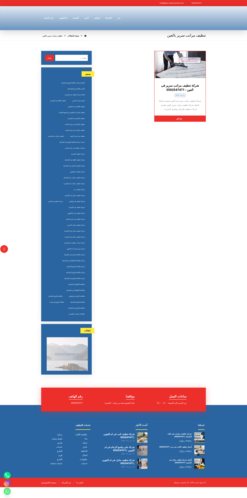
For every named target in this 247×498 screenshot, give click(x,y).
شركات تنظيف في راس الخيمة (75, 148)
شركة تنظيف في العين (55, 201)
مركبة (59, 434)
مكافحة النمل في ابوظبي (77, 296)
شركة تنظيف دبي (79, 189)
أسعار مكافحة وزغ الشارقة (76, 89)
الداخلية (84, 450)
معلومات (83, 459)
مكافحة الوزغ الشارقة (55, 296)
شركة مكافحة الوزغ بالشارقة (75, 272)
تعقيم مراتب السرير (78, 100)
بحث (49, 58)
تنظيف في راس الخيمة (77, 136)
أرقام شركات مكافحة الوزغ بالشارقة (73, 83)
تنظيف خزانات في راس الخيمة (75, 130)
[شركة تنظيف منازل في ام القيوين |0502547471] (142, 463)
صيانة (85, 442)
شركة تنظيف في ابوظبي (77, 201)
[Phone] (7, 475)
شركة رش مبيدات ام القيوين (76, 249)
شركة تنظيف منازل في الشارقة (74, 231)
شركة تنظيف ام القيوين (77, 172)
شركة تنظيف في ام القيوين (76, 213)
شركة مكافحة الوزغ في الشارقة (74, 278)
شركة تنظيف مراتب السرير (76, 225)
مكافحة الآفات (81, 434)
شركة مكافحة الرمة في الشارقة (74, 255)
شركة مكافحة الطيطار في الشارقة (73, 260)
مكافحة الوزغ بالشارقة (77, 302)
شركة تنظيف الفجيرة (78, 154)
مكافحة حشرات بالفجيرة (77, 314)
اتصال (84, 455)
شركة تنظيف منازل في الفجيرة (75, 237)
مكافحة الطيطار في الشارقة (75, 290)
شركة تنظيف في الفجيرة (77, 207)
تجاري (59, 442)
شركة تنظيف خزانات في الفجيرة (74, 183)
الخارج (59, 450)
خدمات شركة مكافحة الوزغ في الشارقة (72, 142)
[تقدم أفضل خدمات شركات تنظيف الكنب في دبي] (194, 18)
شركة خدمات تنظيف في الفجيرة (74, 243)
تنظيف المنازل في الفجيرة (76, 118)
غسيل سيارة (57, 438)
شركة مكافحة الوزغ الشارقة (76, 266)
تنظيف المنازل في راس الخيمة (75, 124)
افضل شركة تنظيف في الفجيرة (75, 95)
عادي (85, 446)
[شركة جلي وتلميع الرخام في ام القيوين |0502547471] (142, 450)
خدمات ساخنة (56, 463)
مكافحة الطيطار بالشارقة (76, 284)
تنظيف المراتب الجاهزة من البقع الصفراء (72, 112)
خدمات (59, 446)
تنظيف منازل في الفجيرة (56, 136)
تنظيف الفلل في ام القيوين (76, 106)
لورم (60, 455)
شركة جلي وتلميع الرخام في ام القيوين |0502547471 (120, 448)
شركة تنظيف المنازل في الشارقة (74, 166)
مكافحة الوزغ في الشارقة (76, 308)
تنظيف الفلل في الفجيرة (58, 100)
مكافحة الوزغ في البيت (56, 302)
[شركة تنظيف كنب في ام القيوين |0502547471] (142, 437)
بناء (86, 438)
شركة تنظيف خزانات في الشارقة (74, 177)
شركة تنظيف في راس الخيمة (75, 219)
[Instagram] (7, 483)
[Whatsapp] (7, 491)
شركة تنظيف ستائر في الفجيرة (75, 195)
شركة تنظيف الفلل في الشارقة (75, 160)
